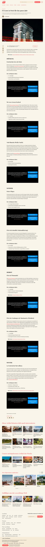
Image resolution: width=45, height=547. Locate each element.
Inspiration (3, 445)
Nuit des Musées (17, 153)
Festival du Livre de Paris (19, 66)
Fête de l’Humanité (11, 278)
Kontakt (16, 528)
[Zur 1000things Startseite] (3, 2)
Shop (3, 534)
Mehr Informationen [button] (17, 131)
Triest (3, 518)
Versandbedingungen (8, 534)
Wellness (3, 524)
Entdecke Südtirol (8, 518)
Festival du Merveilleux (13, 379)
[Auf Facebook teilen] (3, 51)
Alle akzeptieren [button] (5, 545)
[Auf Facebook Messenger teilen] (3, 49)
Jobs (13, 528)
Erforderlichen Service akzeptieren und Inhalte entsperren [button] (32, 90)
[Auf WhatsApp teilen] (3, 47)
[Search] (21, 2)
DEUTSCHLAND (20, 515)
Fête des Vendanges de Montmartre (13, 323)
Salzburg (15, 515)
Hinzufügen (35, 46)
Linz (12, 515)
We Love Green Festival (14, 105)
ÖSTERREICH (4, 515)
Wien (7, 515)
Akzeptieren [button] (11, 545)
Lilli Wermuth (7, 16)
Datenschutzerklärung (15, 541)
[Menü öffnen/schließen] (42, 2)
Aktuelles (34, 445)
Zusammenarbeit (8, 528)
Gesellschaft (8, 524)
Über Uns (3, 528)
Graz (10, 515)
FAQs (19, 534)
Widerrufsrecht (15, 534)
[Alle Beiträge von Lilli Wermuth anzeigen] (3, 16)
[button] (3, 53)
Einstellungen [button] (17, 545)
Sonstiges (13, 524)
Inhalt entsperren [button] (32, 86)
